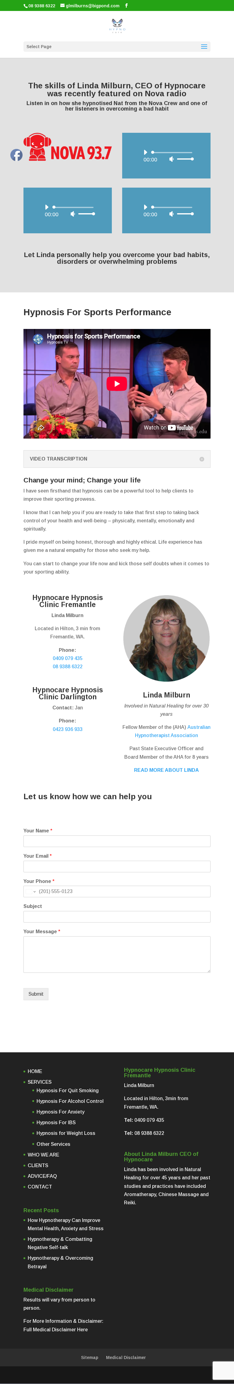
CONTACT (40, 1186)
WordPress (167, 1375)
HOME (35, 1071)
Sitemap (89, 1357)
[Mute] (171, 159)
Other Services (53, 1144)
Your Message (41, 931)
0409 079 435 (68, 658)
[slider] (183, 159)
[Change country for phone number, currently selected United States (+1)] (30, 891)
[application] (166, 156)
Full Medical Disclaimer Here (55, 1329)
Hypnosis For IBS (56, 1122)
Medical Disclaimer (126, 1357)
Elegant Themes (102, 1375)
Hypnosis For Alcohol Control (70, 1101)
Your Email (37, 856)
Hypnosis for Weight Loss (66, 1133)
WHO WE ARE (43, 1154)
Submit (36, 994)
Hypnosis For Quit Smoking (68, 1090)
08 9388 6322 (41, 5)
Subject (32, 906)
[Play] (145, 152)
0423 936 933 (68, 729)
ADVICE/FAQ (42, 1176)
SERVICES (39, 1082)
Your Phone (39, 881)
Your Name (37, 830)
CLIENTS (38, 1165)
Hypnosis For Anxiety (60, 1111)
